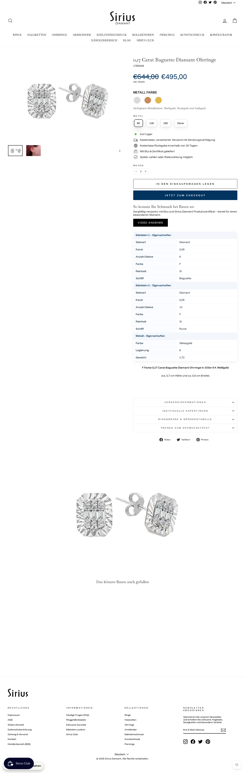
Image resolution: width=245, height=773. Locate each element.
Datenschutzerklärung (20, 729)
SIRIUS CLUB (145, 40)
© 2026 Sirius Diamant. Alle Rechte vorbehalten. (122, 758)
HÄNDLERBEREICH (104, 40)
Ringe (128, 715)
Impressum (14, 715)
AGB (10, 719)
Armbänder (131, 729)
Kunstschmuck (132, 739)
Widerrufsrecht (16, 724)
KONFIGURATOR (221, 35)
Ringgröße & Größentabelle (185, 419)
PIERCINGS (167, 35)
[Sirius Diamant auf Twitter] (200, 741)
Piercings (130, 744)
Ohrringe (129, 724)
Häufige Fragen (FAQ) (77, 715)
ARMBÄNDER (82, 35)
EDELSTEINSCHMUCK (112, 35)
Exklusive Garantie (76, 724)
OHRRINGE (59, 35)
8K (138, 123)
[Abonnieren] (223, 730)
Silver (180, 123)
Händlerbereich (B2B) (19, 744)
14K (151, 123)
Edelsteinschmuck (134, 734)
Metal (138, 116)
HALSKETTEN (36, 35)
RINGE (17, 35)
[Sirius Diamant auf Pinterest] (208, 741)
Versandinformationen (185, 402)
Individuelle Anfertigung (185, 410)
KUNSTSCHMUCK (192, 35)
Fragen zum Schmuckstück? (185, 427)
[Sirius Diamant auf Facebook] (193, 741)
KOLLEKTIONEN (143, 35)
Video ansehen (150, 222)
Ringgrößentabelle (76, 719)
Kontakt (12, 739)
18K (165, 123)
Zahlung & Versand (18, 734)
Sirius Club (72, 734)
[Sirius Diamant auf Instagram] (185, 741)
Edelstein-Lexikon (75, 729)
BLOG (127, 40)
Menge (138, 165)
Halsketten (130, 719)
